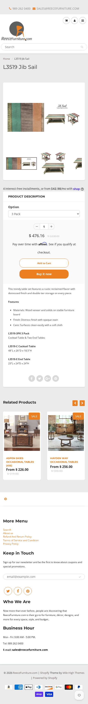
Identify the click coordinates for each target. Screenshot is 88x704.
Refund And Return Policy (17, 536)
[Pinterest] (28, 591)
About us (8, 533)
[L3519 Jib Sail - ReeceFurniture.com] (44, 117)
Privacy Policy (10, 544)
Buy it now (44, 274)
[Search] (82, 47)
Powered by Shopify (45, 678)
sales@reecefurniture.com (30, 650)
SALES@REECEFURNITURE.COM (58, 8)
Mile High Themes (73, 673)
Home (6, 58)
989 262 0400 (21, 8)
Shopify (44, 673)
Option (13, 207)
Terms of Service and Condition (21, 540)
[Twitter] (8, 591)
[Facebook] (18, 591)
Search (7, 529)
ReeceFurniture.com (25, 673)
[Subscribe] (79, 577)
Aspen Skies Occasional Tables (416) (20, 462)
